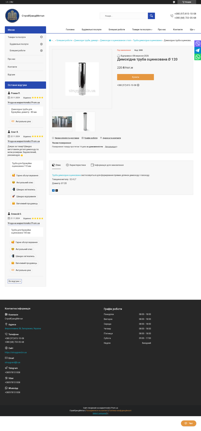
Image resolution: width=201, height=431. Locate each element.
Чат (191, 423)
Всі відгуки (14, 281)
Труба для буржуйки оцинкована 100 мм (21, 231)
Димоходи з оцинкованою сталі (115, 40)
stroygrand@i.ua (12, 362)
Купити (135, 77)
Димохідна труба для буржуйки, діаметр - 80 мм (24, 110)
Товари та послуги (141, 29)
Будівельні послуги (91, 29)
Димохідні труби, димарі (86, 40)
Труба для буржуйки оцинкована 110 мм (22, 164)
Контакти (178, 29)
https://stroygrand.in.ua (16, 352)
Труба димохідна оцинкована (147, 40)
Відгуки (11, 74)
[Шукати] (151, 16)
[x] (56, 191)
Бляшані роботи (117, 29)
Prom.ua (114, 408)
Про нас (162, 29)
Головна (70, 29)
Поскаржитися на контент (97, 411)
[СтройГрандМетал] (12, 16)
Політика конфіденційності (120, 411)
